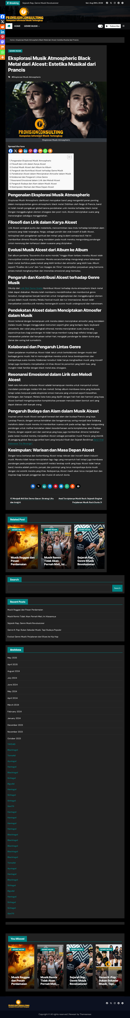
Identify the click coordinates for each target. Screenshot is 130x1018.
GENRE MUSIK (31, 26)
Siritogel (11, 778)
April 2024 (12, 698)
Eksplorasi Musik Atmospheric (27, 77)
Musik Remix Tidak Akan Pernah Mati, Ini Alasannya (54, 562)
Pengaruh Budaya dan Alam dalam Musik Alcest (34, 183)
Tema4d (11, 755)
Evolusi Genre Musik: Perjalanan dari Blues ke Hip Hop (32, 636)
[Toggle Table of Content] (68, 157)
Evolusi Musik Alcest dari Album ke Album (31, 167)
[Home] (9, 26)
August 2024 (13, 671)
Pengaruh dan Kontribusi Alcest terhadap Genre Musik (37, 170)
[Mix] (40, 151)
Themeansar (85, 1014)
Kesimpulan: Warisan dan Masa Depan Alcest (33, 187)
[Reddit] (20, 151)
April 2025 (12, 664)
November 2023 (15, 731)
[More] (50, 151)
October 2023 (14, 738)
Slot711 (10, 806)
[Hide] (1, 62)
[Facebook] (10, 151)
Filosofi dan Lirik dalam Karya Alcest (28, 164)
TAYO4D (11, 744)
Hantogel (11, 766)
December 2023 (15, 725)
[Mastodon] (35, 151)
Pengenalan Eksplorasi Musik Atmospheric (31, 160)
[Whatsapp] (45, 151)
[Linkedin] (25, 151)
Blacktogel (12, 750)
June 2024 (12, 684)
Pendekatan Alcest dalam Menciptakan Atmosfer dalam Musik (41, 173)
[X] (15, 151)
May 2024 (12, 691)
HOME (17, 26)
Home (12, 40)
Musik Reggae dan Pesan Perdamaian (25, 609)
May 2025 (12, 657)
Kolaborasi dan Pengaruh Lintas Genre (29, 177)
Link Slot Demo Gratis (31, 288)
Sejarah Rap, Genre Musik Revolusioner (86, 561)
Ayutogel (11, 761)
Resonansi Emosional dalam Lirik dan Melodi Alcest (35, 180)
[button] (123, 26)
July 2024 (12, 678)
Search (14, 579)
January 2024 (14, 718)
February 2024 (14, 711)
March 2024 (13, 705)
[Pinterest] (30, 151)
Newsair (72, 1014)
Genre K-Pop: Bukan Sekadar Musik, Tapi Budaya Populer (34, 630)
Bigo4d (10, 783)
